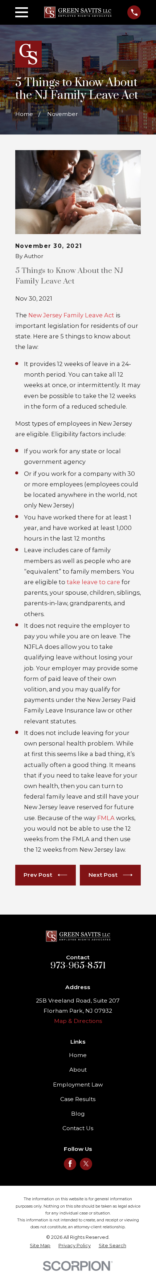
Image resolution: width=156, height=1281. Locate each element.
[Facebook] (70, 1163)
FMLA (106, 818)
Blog (78, 1113)
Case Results (77, 1099)
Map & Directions (78, 1020)
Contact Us (77, 1128)
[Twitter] (86, 1163)
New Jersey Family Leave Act (71, 315)
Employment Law (78, 1084)
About (78, 1069)
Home (78, 1055)
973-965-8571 (78, 965)
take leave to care (93, 582)
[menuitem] (40, 1245)
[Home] (77, 12)
